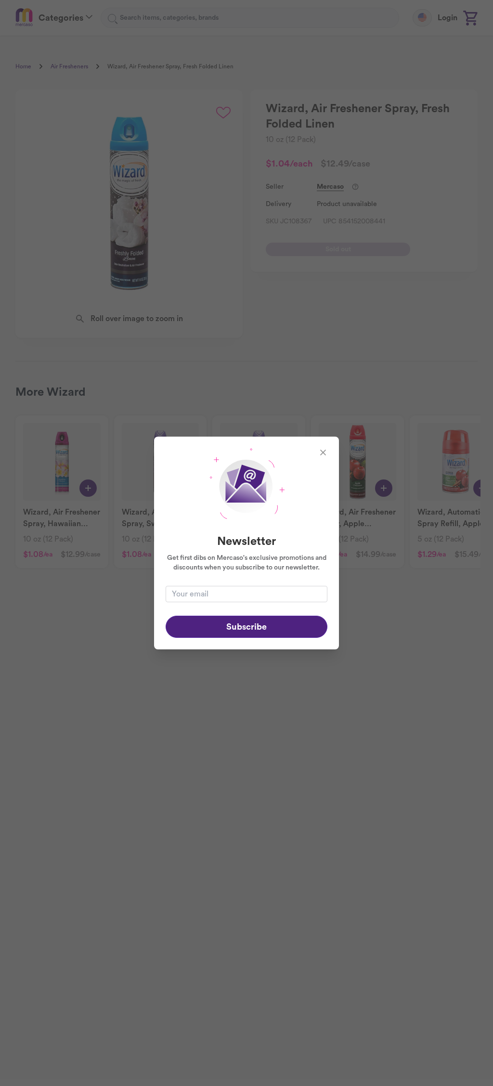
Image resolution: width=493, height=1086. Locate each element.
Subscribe (246, 626)
